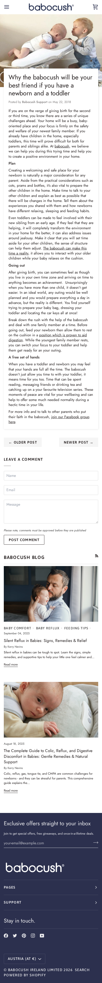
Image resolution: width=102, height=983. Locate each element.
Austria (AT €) (22, 959)
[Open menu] (11, 7)
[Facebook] (6, 936)
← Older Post (23, 442)
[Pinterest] (24, 936)
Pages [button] (10, 887)
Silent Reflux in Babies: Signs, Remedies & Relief (45, 640)
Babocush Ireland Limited (35, 970)
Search (82, 970)
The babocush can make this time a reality (48, 250)
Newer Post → (78, 442)
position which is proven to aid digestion (48, 337)
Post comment (24, 540)
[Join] (94, 842)
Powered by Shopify (25, 975)
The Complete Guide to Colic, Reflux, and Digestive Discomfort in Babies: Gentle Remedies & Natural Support (48, 756)
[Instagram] (33, 936)
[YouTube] (42, 936)
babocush (62, 146)
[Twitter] (15, 936)
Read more (11, 664)
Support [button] (12, 902)
